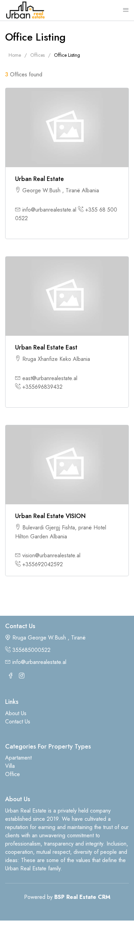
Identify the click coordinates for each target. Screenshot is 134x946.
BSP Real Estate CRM (82, 897)
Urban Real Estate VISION (50, 516)
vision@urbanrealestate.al (51, 555)
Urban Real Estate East (46, 348)
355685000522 (31, 650)
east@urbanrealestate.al (49, 378)
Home (15, 55)
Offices (37, 55)
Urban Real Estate (39, 179)
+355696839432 (42, 387)
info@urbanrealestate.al (49, 210)
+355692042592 (42, 564)
